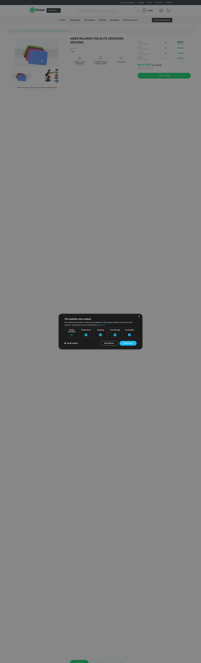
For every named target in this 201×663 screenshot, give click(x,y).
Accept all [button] (128, 343)
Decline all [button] (109, 343)
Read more (101, 325)
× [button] (139, 316)
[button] (71, 343)
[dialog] (100, 331)
